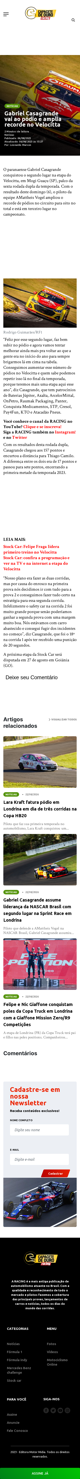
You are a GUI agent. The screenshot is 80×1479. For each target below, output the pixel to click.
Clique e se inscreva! (42, 427)
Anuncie (13, 1422)
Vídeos (52, 1352)
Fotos (51, 1344)
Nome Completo (21, 1120)
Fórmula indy (17, 1360)
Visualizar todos (63, 719)
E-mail (14, 1149)
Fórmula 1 (14, 1352)
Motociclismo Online (57, 1362)
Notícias (12, 106)
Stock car (14, 1380)
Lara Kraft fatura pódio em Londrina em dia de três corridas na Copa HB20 (40, 809)
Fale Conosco (17, 1430)
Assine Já (40, 1473)
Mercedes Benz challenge (19, 1370)
